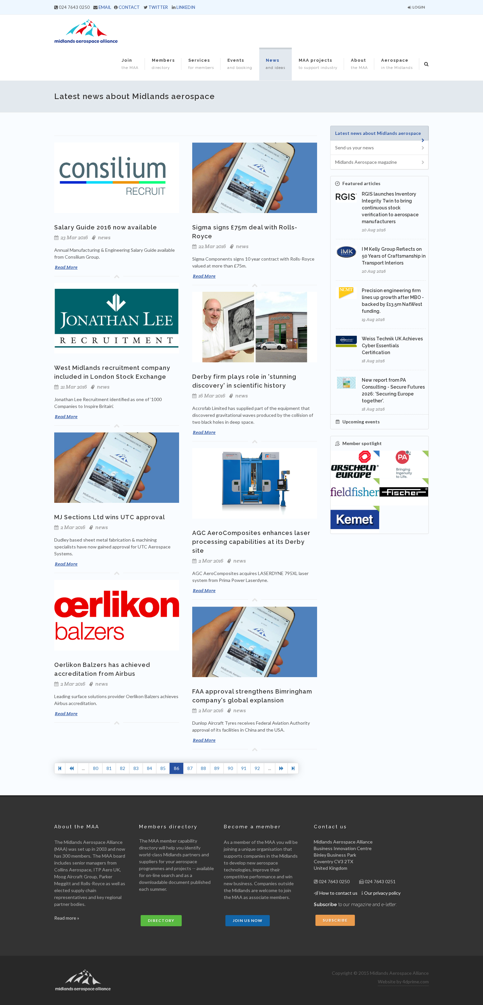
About (359, 64)
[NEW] (404, 464)
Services (201, 64)
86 (176, 768)
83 (136, 768)
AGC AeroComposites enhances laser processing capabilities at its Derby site (251, 541)
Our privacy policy (382, 893)
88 (203, 768)
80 (95, 768)
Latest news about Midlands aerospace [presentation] (378, 133)
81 (109, 768)
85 (163, 768)
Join (130, 64)
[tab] (379, 133)
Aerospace (397, 64)
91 (243, 768)
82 (122, 768)
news (104, 237)
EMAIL (105, 7)
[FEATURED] (355, 464)
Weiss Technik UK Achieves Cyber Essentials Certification (392, 345)
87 (190, 768)
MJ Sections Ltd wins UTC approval (109, 517)
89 (216, 768)
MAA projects (318, 64)
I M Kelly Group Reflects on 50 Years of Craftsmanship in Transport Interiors (394, 256)
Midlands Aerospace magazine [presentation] (366, 162)
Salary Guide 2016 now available (105, 227)
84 (149, 768)
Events (239, 64)
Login (418, 7)
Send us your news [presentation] (354, 147)
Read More (66, 267)
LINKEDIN (185, 7)
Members (163, 64)
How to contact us (338, 893)
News (275, 64)
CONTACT (129, 7)
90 (230, 768)
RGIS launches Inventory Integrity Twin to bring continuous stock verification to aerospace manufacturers (390, 207)
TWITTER (158, 7)
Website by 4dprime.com (403, 981)
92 (257, 768)
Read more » (66, 918)
